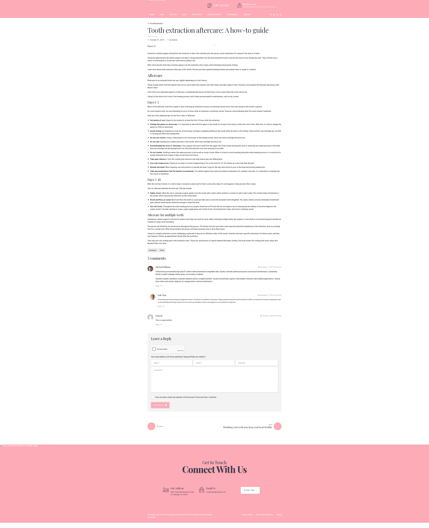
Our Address (177, 488)
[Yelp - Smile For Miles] (277, 14)
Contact (279, 515)
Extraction (152, 250)
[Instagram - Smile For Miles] (281, 14)
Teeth (162, 250)
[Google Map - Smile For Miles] (274, 14)
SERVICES (173, 15)
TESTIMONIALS (232, 15)
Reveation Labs (173, 515)
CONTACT (247, 15)
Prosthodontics (156, 23)
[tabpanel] (214, 46)
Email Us (210, 488)
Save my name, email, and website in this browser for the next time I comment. (186, 397)
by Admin (173, 40)
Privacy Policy (247, 515)
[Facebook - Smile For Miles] (270, 14)
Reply (157, 286)
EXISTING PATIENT (214, 15)
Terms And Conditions (264, 515)
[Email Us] (201, 489)
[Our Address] (166, 489)
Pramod (159, 315)
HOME (152, 15)
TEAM (162, 15)
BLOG (184, 15)
